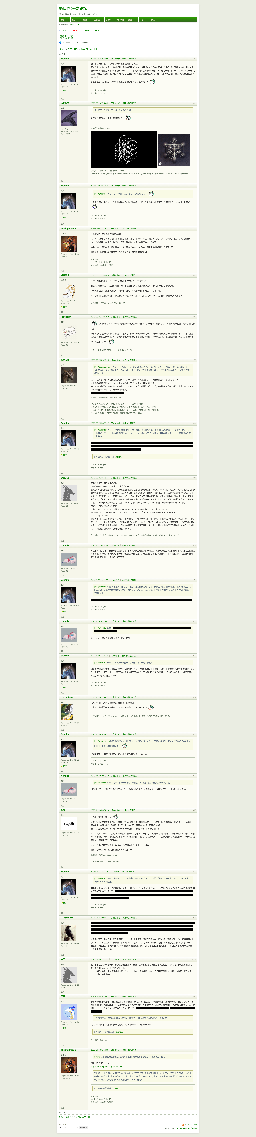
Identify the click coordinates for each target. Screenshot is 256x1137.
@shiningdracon (105, 367)
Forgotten (66, 316)
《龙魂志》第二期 (66, 38)
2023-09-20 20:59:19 (100, 317)
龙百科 (108, 20)
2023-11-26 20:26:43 (99, 621)
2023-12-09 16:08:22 (99, 697)
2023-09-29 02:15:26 (100, 478)
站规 (130, 20)
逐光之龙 (65, 477)
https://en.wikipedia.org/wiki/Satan (106, 1066)
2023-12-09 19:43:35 (99, 734)
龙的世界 (72, 49)
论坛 (73, 20)
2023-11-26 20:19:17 (99, 580)
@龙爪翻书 (102, 194)
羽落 (63, 996)
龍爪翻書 (65, 103)
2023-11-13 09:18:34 (99, 545)
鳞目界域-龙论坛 (73, 8)
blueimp (186, 1128)
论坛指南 (74, 30)
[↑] (95, 194)
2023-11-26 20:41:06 (99, 656)
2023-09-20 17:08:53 (100, 228)
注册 (141, 20)
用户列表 (120, 20)
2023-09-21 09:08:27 (100, 423)
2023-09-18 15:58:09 (99, 58)
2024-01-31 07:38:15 (99, 871)
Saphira (65, 58)
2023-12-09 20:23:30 (100, 776)
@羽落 (97, 1057)
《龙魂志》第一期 (66, 36)
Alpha (97, 20)
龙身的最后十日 (89, 49)
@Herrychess (104, 741)
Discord (87, 30)
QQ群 (97, 30)
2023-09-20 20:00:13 (100, 275)
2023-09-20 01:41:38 (99, 185)
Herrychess (67, 697)
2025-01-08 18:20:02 (99, 996)
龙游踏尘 (65, 275)
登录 (153, 20)
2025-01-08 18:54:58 (99, 1050)
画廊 (85, 20)
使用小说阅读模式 (129, 58)
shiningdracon (68, 228)
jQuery (179, 1128)
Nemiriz (65, 545)
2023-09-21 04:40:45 (100, 360)
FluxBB (194, 1128)
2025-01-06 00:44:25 (100, 918)
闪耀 (63, 810)
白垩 (63, 959)
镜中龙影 (65, 360)
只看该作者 (115, 58)
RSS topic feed (191, 1125)
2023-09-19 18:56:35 (99, 103)
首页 (62, 20)
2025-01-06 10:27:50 (99, 959)
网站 (65, 90)
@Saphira (102, 628)
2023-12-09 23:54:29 (100, 810)
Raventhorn (67, 917)
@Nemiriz (102, 587)
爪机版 (63, 30)
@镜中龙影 (102, 430)
